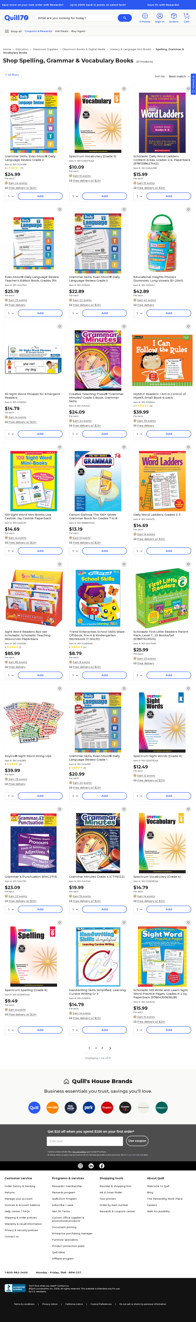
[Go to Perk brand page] (89, 1108)
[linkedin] (91, 1166)
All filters (13, 74)
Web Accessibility (158, 1211)
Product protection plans (68, 1245)
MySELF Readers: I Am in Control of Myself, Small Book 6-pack (159, 395)
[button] (125, 18)
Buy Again (78, 31)
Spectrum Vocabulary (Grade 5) (92, 156)
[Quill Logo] (17, 17)
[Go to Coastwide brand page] (52, 1108)
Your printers (108, 1198)
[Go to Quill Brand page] (34, 1108)
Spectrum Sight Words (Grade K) (157, 756)
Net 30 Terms (61, 1211)
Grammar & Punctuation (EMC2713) (31, 876)
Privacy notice (49, 1304)
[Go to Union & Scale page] (143, 1108)
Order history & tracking (20, 1186)
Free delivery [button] (17, 304)
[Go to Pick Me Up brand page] (71, 1108)
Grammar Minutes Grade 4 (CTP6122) (97, 876)
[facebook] (102, 1166)
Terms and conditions (79, 1152)
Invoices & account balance (22, 1204)
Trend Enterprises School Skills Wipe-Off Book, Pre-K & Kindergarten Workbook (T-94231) (97, 635)
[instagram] (80, 1166)
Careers (152, 1204)
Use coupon (137, 1140)
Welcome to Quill (158, 1186)
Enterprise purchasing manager (72, 1233)
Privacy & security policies (21, 1230)
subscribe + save (62, 1204)
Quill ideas (58, 1252)
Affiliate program (63, 1258)
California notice (74, 1304)
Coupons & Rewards (38, 31)
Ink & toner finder (111, 1192)
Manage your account (19, 1198)
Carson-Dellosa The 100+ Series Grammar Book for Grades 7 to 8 (93, 516)
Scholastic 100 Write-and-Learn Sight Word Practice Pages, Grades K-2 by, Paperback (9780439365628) (160, 993)
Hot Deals (61, 31)
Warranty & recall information (23, 1223)
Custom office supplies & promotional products (68, 1219)
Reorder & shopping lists (115, 1186)
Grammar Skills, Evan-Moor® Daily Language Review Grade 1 (94, 757)
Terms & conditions (24, 1304)
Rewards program (63, 1192)
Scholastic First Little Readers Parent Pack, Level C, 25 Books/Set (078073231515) (160, 635)
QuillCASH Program (64, 1198)
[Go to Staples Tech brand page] (125, 1108)
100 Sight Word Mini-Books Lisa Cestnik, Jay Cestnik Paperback (28, 516)
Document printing (64, 1227)
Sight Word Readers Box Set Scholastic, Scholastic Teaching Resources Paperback (28, 635)
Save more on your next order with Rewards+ (33, 4)
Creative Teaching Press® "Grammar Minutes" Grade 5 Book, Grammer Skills (96, 397)
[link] (60, 89)
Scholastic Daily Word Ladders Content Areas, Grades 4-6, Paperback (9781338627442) (161, 159)
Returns (10, 1192)
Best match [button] (178, 76)
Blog (150, 1192)
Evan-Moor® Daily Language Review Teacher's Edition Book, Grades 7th (32, 278)
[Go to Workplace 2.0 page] (162, 1108)
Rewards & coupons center (117, 1211)
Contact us (12, 1236)
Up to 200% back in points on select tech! (98, 4)
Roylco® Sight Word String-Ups (28, 756)
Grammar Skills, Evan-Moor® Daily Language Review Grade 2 (30, 158)
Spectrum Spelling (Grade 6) (26, 990)
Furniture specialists (65, 1239)
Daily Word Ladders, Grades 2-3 (156, 514)
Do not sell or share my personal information (142, 1304)
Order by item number (114, 1204)
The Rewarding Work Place (165, 1198)
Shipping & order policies (21, 1217)
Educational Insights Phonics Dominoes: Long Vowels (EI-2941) (158, 278)
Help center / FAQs (17, 1211)
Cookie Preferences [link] (101, 1304)
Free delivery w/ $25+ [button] (23, 187)
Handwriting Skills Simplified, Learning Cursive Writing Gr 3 (97, 991)
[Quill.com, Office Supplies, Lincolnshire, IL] (15, 1289)
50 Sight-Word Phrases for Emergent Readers (32, 395)
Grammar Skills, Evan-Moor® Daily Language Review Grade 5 (94, 278)
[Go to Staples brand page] (107, 1108)
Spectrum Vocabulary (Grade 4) (157, 876)
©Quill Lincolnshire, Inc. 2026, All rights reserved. (54, 1288)
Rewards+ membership (67, 1186)
